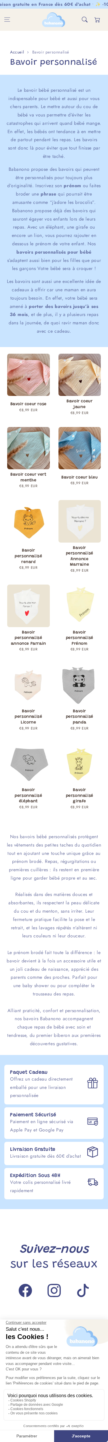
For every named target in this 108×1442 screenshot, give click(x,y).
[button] (7, 19)
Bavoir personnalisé (50, 52)
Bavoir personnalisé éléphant (28, 795)
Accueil (17, 52)
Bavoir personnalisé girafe (79, 795)
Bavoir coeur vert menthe (28, 477)
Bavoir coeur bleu (79, 478)
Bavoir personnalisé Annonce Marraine (79, 556)
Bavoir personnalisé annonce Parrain (28, 638)
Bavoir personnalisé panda (79, 717)
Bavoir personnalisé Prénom (79, 638)
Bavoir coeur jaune (79, 404)
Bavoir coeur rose (28, 404)
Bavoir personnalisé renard (28, 556)
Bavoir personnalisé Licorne (28, 717)
